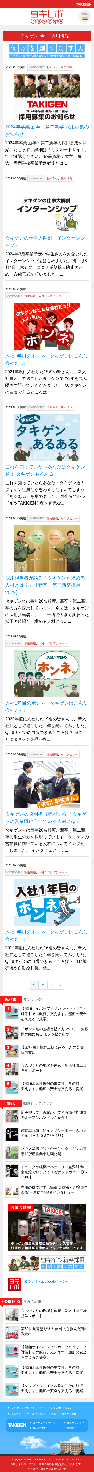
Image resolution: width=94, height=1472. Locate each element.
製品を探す (39, 1428)
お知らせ (52, 67)
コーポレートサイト (44, 1422)
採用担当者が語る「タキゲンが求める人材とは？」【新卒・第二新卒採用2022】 (45, 585)
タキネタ (52, 407)
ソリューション (36, 1413)
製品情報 (15, 1413)
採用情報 (66, 67)
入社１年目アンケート (53, 295)
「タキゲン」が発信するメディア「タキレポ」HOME (40, 1407)
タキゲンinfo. (69, 1413)
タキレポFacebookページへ (46, 1281)
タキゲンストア (76, 1422)
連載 (53, 1413)
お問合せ (72, 1428)
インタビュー (69, 518)
